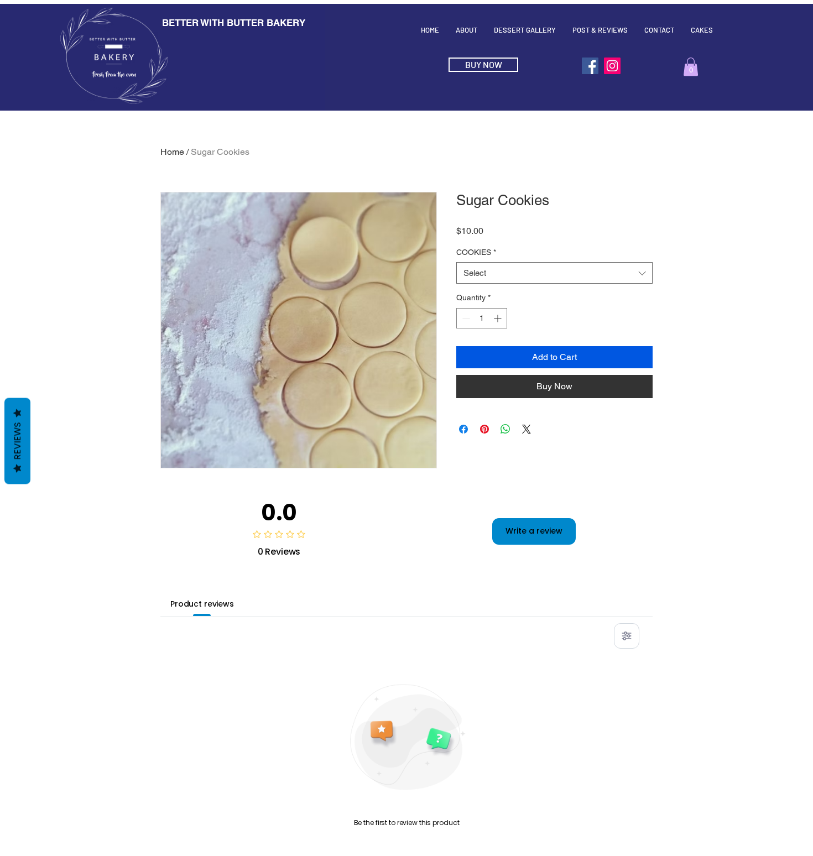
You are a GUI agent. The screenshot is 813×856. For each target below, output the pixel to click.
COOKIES (476, 252)
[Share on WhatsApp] (505, 429)
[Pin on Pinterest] (484, 429)
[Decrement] (465, 318)
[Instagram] (612, 66)
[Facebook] (590, 66)
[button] (691, 67)
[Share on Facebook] (463, 429)
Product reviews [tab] (202, 603)
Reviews (17, 441)
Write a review (533, 530)
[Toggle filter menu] (626, 636)
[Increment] (498, 318)
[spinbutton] (482, 318)
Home (172, 152)
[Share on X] (526, 429)
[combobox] (554, 273)
